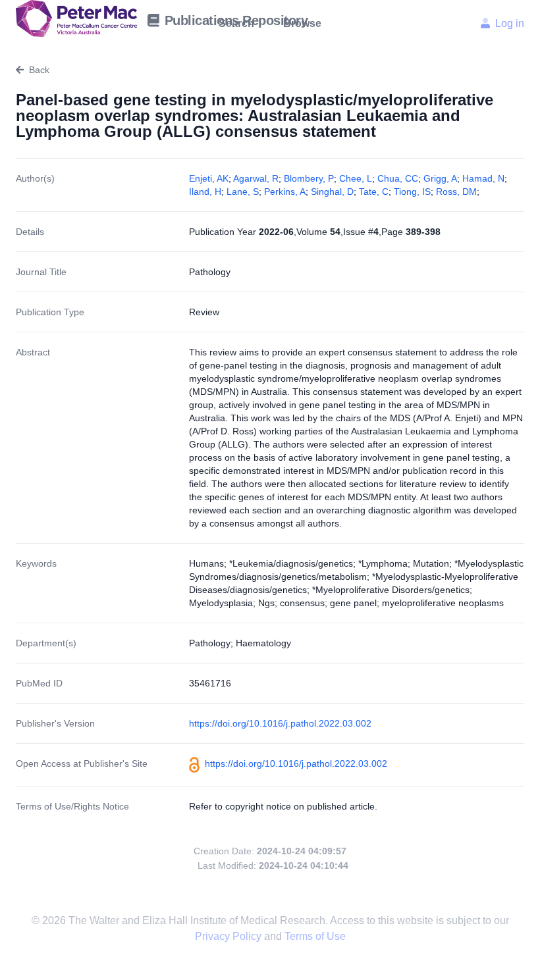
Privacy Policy (229, 936)
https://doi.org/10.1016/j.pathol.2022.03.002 (280, 723)
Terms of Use (315, 936)
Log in (509, 23)
